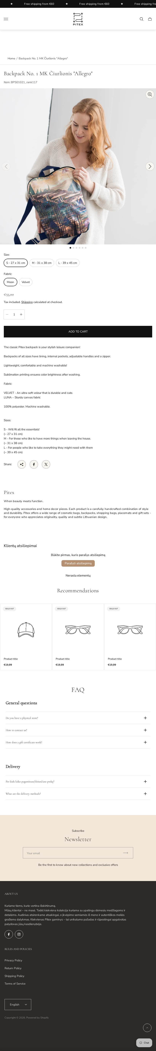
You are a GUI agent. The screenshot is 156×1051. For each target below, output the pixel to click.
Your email (33, 853)
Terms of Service (15, 984)
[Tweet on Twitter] (46, 464)
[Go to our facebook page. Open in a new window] (9, 934)
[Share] (22, 464)
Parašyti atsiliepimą (78, 563)
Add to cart (78, 331)
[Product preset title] (26, 629)
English (14, 1004)
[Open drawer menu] (6, 19)
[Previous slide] (6, 166)
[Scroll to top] (147, 1028)
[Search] (141, 19)
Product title (11, 659)
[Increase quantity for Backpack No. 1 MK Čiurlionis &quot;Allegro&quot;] (21, 314)
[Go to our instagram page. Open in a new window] (19, 934)
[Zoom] (150, 94)
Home (11, 58)
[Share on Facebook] (34, 464)
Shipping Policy (14, 976)
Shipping (27, 302)
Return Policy (13, 968)
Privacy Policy (13, 960)
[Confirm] (127, 853)
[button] (70, 248)
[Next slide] (150, 166)
